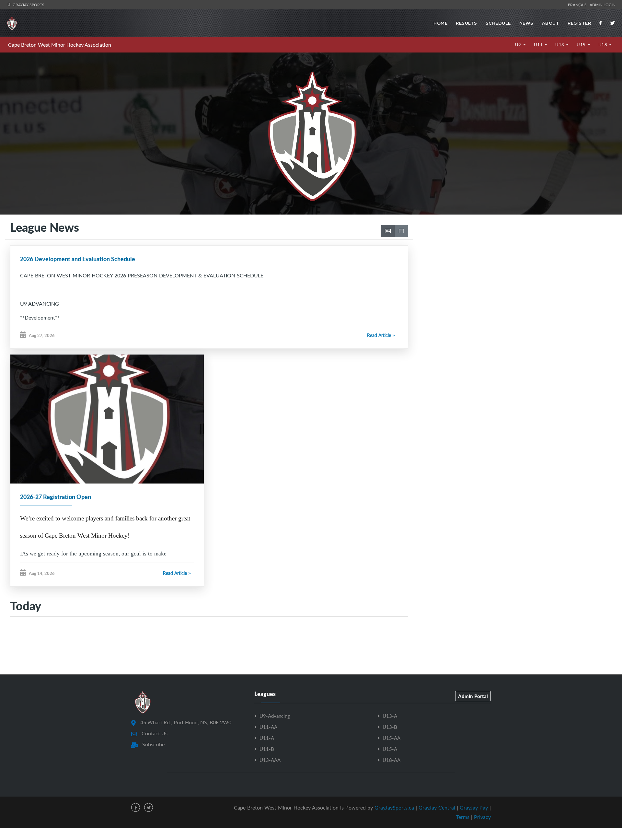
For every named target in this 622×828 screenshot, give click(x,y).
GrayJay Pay (474, 807)
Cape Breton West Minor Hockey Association (59, 44)
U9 (519, 45)
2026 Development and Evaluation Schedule (77, 259)
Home (440, 23)
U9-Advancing (274, 716)
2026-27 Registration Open (55, 497)
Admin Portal (473, 696)
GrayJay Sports (28, 4)
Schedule (498, 23)
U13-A (390, 716)
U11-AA (268, 727)
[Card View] (388, 231)
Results (466, 23)
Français (578, 4)
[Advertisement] (515, 275)
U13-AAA (270, 760)
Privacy (482, 817)
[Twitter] (612, 23)
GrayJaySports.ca (394, 807)
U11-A (266, 738)
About (550, 23)
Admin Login (603, 4)
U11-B (266, 749)
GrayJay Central (437, 807)
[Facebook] (601, 23)
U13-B (390, 727)
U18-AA (391, 760)
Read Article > (381, 335)
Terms (462, 817)
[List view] (401, 231)
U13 (560, 45)
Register (579, 23)
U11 (539, 45)
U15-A (390, 749)
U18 (603, 45)
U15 (582, 45)
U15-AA (391, 738)
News (526, 23)
